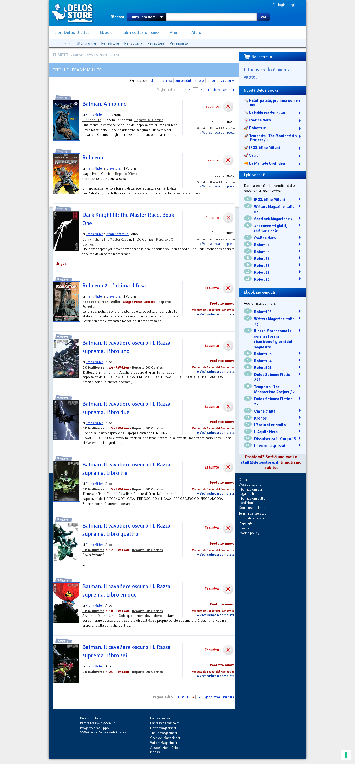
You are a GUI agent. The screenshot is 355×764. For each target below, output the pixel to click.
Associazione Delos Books (165, 750)
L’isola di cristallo (270, 425)
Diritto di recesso (251, 518)
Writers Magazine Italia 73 (274, 321)
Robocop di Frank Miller (101, 302)
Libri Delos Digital (71, 32)
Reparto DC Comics (148, 120)
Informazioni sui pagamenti (250, 491)
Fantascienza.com (163, 718)
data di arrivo (161, 80)
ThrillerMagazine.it (163, 733)
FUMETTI (61, 55)
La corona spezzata (270, 445)
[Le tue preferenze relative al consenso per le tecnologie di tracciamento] (346, 755)
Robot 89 (261, 272)
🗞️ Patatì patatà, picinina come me (271, 102)
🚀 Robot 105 (255, 128)
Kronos (260, 418)
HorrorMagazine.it (163, 728)
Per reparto (178, 43)
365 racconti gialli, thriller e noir (270, 229)
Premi (175, 32)
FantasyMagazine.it (164, 723)
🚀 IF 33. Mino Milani (262, 148)
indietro (215, 90)
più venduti (183, 80)
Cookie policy (249, 533)
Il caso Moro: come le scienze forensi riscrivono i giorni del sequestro (273, 339)
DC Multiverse (93, 367)
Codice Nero (265, 238)
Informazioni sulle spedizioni (252, 500)
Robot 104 (263, 361)
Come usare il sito (252, 507)
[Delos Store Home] (75, 13)
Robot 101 (263, 367)
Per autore (155, 43)
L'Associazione (250, 484)
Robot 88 (261, 265)
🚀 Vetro (251, 155)
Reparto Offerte (126, 174)
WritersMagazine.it (163, 743)
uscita (225, 80)
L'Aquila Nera (266, 432)
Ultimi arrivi (86, 43)
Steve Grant (114, 168)
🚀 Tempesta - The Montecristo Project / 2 (270, 138)
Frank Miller (94, 114)
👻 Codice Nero (257, 120)
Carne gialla (264, 411)
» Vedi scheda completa (217, 132)
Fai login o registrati (287, 5)
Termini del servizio (253, 513)
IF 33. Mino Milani (269, 199)
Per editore (110, 43)
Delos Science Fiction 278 (273, 402)
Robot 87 (261, 258)
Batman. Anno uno (104, 103)
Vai (263, 17)
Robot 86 (261, 251)
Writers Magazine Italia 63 (274, 209)
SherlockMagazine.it (165, 738)
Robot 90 (261, 279)
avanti (227, 90)
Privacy (244, 528)
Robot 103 (263, 353)
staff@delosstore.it (259, 462)
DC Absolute (91, 120)
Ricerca (117, 17)
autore (212, 80)
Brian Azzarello (117, 234)
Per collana (133, 43)
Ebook (106, 32)
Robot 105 (263, 311)
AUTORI (78, 55)
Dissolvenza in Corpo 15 (275, 438)
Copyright (246, 523)
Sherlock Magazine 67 (273, 219)
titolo (199, 80)
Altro (196, 32)
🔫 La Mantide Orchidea (264, 163)
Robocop (92, 157)
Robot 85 (261, 244)
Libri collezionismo (140, 32)
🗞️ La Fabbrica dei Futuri (265, 112)
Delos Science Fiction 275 (273, 377)
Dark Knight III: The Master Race (105, 239)
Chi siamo (246, 479)
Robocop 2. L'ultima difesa (114, 285)
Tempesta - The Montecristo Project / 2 (274, 389)
